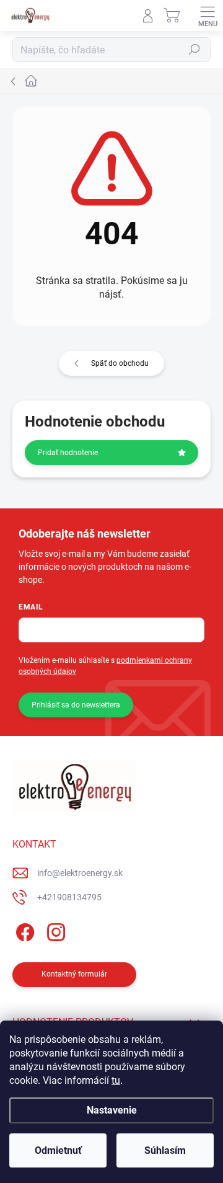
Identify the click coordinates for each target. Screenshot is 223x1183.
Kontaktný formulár (74, 974)
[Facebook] (23, 930)
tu (116, 1080)
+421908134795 (69, 897)
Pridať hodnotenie (68, 452)
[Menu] (207, 15)
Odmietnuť (58, 1150)
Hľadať (194, 49)
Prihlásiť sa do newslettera (76, 705)
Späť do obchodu (120, 363)
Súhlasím (165, 1150)
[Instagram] (54, 930)
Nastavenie (112, 1110)
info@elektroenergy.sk (80, 873)
